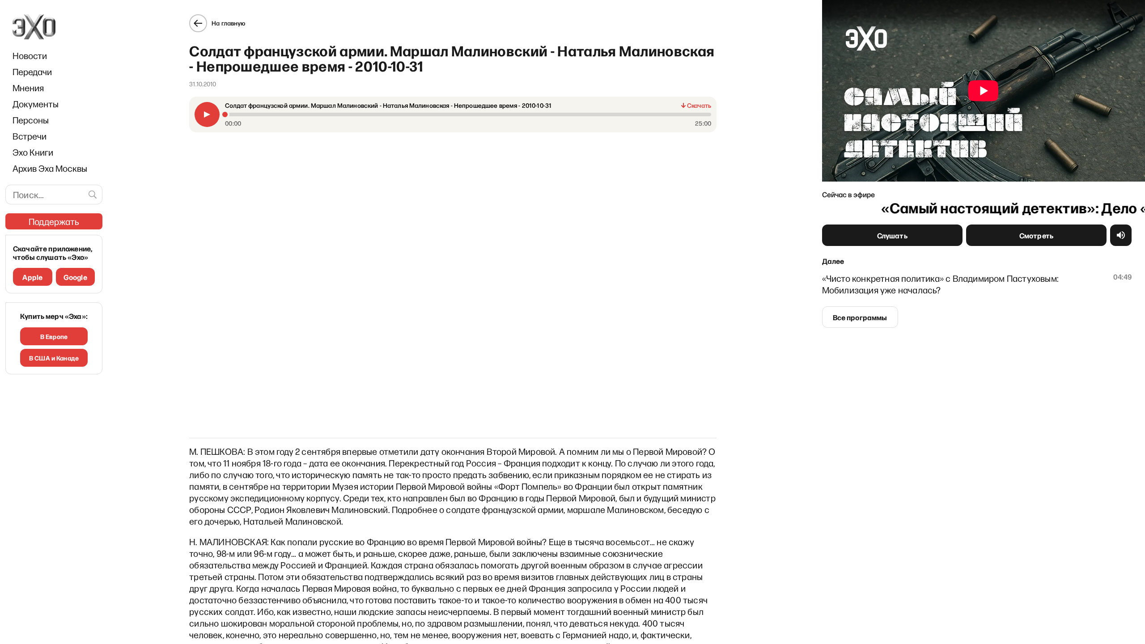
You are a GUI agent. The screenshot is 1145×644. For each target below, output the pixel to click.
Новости (30, 55)
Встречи (30, 136)
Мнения (28, 87)
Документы (36, 104)
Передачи (32, 71)
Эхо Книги (33, 152)
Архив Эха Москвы (50, 168)
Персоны (31, 120)
